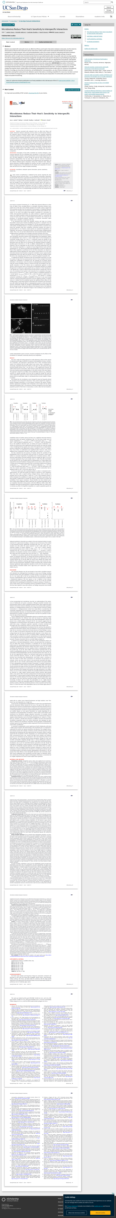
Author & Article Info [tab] (45, 42)
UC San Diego (6, 12)
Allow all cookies (100, 1213)
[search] (112, 2)
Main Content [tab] (10, 42)
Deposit (109, 7)
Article (86, 29)
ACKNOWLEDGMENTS (93, 41)
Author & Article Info (90, 49)
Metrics (86, 45)
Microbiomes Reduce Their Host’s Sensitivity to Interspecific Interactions (99, 32)
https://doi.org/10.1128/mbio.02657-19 (13, 38)
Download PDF (7, 25)
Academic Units (100, 17)
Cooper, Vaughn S (60, 32)
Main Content (9, 89)
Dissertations (80, 17)
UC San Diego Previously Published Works (29, 21)
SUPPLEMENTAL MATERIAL (94, 39)
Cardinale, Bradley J (32, 32)
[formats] (13, 24)
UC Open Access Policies (39, 17)
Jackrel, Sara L (10, 32)
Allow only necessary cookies (76, 1213)
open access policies (65, 80)
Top (113, 1193)
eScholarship (5, 21)
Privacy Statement (72, 1206)
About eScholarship (14, 17)
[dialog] (88, 1205)
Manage (109, 11)
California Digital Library (7, 1205)
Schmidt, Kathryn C (20, 32)
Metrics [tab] (27, 42)
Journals (62, 17)
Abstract (7, 46)
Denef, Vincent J (43, 32)
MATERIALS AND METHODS (94, 36)
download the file (34, 93)
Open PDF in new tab (73, 90)
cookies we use (98, 1206)
